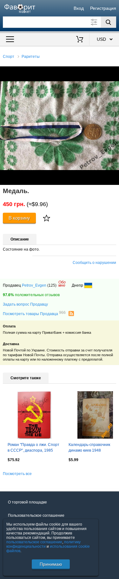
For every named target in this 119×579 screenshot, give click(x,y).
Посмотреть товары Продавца (34, 313)
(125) (51, 285)
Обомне (62, 284)
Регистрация (103, 8)
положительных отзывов (31, 295)
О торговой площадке (27, 502)
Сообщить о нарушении (94, 262)
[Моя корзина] (79, 39)
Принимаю (51, 564)
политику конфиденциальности (43, 544)
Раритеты (31, 56)
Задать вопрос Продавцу (25, 304)
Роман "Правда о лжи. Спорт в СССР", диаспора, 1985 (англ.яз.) (33, 448)
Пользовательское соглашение (36, 515)
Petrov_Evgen (34, 285)
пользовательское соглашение (34, 542)
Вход (79, 8)
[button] (113, 72)
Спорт (8, 56)
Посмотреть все (17, 474)
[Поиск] (108, 22)
